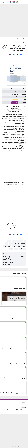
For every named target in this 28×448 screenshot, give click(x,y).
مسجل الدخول (17, 409)
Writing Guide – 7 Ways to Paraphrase (20, 256)
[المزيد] (10, 54)
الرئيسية (24, 38)
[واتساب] (14, 54)
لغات (21, 38)
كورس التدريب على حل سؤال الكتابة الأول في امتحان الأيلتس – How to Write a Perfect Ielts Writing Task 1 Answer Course (8, 259)
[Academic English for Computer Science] (14, 298)
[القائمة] (25, 2)
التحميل (15, 102)
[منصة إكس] (17, 54)
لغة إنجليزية (16, 38)
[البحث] (3, 2)
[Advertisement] (14, 19)
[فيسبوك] (21, 54)
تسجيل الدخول (13, 228)
